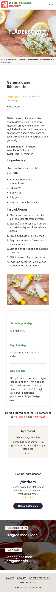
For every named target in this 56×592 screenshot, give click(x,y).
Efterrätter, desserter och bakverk (23, 60)
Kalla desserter (46, 60)
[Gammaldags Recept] (16, 4)
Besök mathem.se (28, 506)
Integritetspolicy (39, 578)
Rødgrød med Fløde (21, 535)
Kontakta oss (28, 582)
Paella (28, 453)
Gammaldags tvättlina (28, 437)
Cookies (21, 578)
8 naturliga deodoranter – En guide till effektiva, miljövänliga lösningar (28, 445)
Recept (4, 60)
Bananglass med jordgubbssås (18, 559)
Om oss (10, 578)
